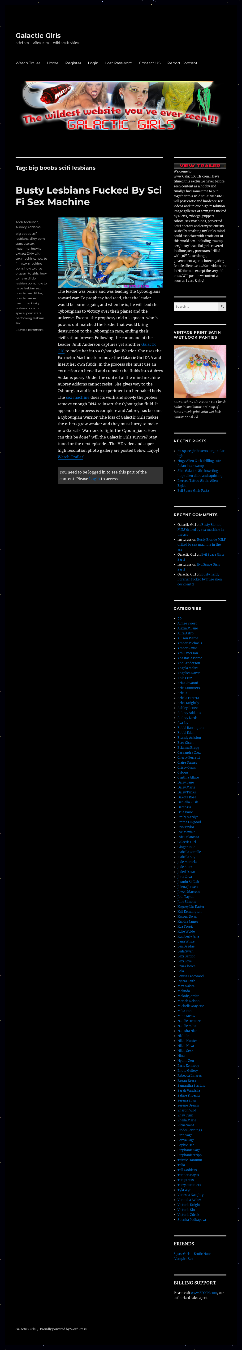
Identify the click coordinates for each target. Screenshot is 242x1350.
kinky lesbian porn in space (27, 308)
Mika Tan (184, 1011)
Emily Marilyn (188, 817)
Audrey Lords (187, 718)
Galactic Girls (38, 35)
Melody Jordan (188, 996)
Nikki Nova (185, 1046)
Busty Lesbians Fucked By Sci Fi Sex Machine (89, 196)
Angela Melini (187, 668)
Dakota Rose (186, 797)
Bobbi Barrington (190, 728)
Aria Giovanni (187, 683)
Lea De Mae (185, 946)
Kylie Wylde (186, 932)
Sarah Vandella (188, 1091)
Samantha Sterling (191, 1086)
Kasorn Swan (187, 917)
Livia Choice (186, 966)
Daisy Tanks (186, 792)
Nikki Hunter (187, 1041)
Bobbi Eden (185, 733)
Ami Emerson (187, 653)
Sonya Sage (185, 1140)
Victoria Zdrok (188, 1215)
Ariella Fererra (188, 698)
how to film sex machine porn (31, 263)
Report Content (182, 63)
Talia (181, 1165)
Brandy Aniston (189, 738)
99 (179, 618)
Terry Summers (189, 1185)
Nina (181, 1056)
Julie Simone (186, 902)
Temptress (185, 1180)
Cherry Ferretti (188, 758)
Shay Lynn (185, 1115)
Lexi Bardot (186, 956)
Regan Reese (186, 1081)
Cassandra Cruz (189, 753)
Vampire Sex (183, 1259)
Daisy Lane (185, 782)
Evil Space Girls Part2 (193, 491)
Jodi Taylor (185, 897)
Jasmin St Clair (188, 882)
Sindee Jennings (189, 1130)
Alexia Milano (187, 628)
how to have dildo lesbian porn (31, 278)
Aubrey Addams (28, 227)
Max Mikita (185, 986)
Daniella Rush (187, 802)
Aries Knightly (188, 703)
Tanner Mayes (188, 1175)
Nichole (183, 1036)
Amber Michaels (189, 643)
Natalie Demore (189, 1021)
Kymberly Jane (188, 936)
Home (53, 63)
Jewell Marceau (188, 892)
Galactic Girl (186, 842)
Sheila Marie (186, 1120)
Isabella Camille (189, 852)
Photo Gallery (187, 1071)
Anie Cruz (184, 678)
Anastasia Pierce (189, 658)
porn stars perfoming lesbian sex (30, 318)
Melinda (183, 991)
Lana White (185, 941)
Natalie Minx (187, 1026)
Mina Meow (186, 1016)
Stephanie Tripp (189, 1155)
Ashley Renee (187, 708)
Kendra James (187, 922)
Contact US (150, 63)
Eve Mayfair (186, 832)
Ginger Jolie (186, 847)
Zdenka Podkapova (191, 1220)
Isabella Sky (186, 857)
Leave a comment (29, 330)
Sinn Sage (184, 1135)
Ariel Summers (188, 688)
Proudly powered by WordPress (63, 1329)
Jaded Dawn (186, 872)
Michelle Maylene (190, 1006)
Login (93, 63)
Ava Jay (182, 723)
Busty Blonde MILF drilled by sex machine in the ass (200, 530)
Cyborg (182, 772)
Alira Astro (185, 633)
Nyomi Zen (185, 1061)
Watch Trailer (28, 63)
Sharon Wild (186, 1110)
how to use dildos (29, 293)
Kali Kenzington (189, 912)
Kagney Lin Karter (190, 907)
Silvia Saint (185, 1125)
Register (73, 63)
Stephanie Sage (188, 1150)
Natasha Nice (187, 1031)
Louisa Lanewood (190, 976)
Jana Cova (184, 877)
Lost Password (118, 63)
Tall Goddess (187, 1170)
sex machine (78, 397)
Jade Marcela (187, 862)
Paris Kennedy (188, 1066)
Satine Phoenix (188, 1095)
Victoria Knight (188, 1205)
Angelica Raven (188, 673)
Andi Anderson (27, 222)
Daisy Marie (186, 787)
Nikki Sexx (185, 1051)
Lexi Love (184, 961)
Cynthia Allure (188, 777)
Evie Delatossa (188, 837)
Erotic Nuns (203, 1254)
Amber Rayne (187, 648)
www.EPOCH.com (204, 1293)
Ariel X (182, 693)
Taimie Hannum (189, 1160)
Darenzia (184, 807)
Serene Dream (188, 1105)
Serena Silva (186, 1100)
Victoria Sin (186, 1210)
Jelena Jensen (187, 887)
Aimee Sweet (187, 623)
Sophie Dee (185, 1145)
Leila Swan (185, 951)
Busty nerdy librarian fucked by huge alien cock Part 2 (199, 579)
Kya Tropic (185, 927)
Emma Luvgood (189, 822)
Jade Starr (184, 867)
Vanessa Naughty (190, 1195)
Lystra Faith (186, 981)
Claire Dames (187, 763)
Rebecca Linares (189, 1076)
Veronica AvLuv (189, 1200)
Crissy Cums (186, 768)
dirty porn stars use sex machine (30, 243)
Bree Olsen (185, 743)
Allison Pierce (187, 638)
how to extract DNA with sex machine (29, 253)
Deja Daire (185, 812)
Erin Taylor (185, 827)
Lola (180, 971)
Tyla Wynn (185, 1190)
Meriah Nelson (188, 1001)
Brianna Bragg (188, 748)
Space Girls (182, 1254)
